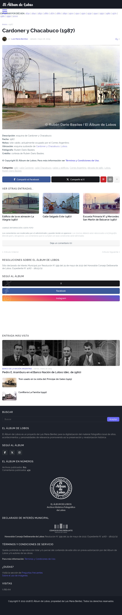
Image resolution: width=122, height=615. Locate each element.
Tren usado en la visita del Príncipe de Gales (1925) (45, 379)
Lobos (107, 168)
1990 (9, 16)
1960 (108, 13)
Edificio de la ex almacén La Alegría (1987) (18, 218)
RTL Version (77, 609)
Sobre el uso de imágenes (15, 575)
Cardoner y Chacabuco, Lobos (51, 146)
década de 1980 (95, 168)
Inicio (4, 24)
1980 (2, 16)
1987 (11, 24)
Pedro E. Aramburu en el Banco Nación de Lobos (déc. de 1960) (41, 372)
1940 (95, 13)
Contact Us (62, 609)
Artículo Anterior (11, 252)
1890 (65, 13)
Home (42, 609)
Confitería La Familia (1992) (32, 392)
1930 (89, 13)
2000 (15, 16)
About (51, 609)
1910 (77, 13)
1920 (83, 13)
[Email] (110, 179)
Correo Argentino (78, 168)
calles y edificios (61, 168)
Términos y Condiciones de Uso (82, 160)
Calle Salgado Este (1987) (57, 216)
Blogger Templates (53, 604)
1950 (102, 13)
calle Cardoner (26, 168)
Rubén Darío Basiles (12, 171)
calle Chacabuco (43, 168)
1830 (27, 13)
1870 (52, 13)
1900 (71, 13)
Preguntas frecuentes (32, 573)
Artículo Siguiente (110, 252)
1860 (46, 13)
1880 (58, 13)
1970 (114, 13)
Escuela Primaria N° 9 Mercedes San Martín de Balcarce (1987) (101, 218)
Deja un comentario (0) (61, 243)
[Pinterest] (103, 179)
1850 (40, 13)
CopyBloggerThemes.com (77, 604)
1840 (34, 13)
